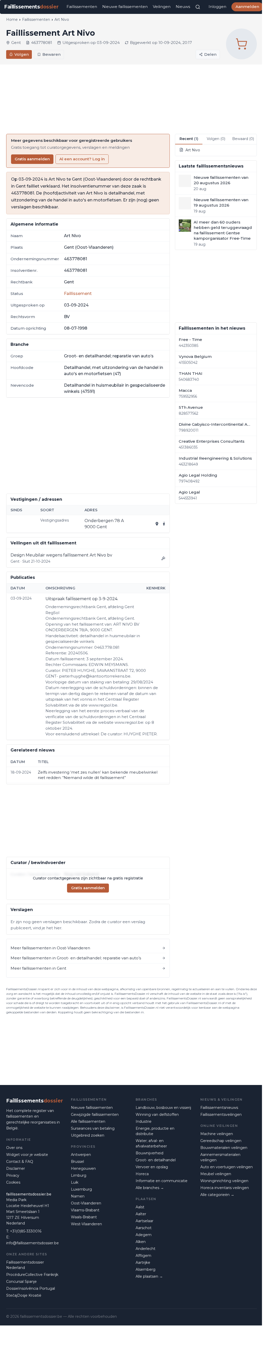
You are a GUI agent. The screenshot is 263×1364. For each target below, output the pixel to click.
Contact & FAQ (19, 1161)
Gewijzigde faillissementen (95, 1114)
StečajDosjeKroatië (23, 1295)
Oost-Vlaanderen (86, 1203)
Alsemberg (145, 1269)
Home (12, 19)
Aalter (141, 1214)
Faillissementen (82, 6)
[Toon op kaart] (157, 524)
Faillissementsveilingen (221, 1114)
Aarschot (144, 1228)
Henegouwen (83, 1168)
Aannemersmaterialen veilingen (220, 1157)
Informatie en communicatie (161, 1181)
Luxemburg (81, 1189)
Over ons (14, 1147)
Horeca (142, 1174)
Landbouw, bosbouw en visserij (163, 1107)
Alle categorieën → (217, 1194)
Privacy (12, 1175)
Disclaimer (15, 1168)
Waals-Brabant (84, 1217)
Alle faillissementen (88, 1121)
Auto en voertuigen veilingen (226, 1167)
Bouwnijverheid (149, 1153)
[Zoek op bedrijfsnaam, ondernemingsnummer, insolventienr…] (197, 7)
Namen (77, 1196)
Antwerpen (81, 1154)
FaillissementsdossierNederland (25, 1265)
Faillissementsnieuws (219, 1107)
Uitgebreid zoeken (87, 1135)
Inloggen (217, 6)
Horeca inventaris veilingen (224, 1187)
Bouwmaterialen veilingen (223, 1147)
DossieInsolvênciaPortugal (30, 1288)
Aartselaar (144, 1221)
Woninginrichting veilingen (224, 1181)
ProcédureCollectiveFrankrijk (32, 1274)
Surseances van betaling (93, 1128)
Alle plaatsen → (149, 1276)
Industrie (144, 1121)
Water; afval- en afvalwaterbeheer (151, 1143)
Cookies (13, 1182)
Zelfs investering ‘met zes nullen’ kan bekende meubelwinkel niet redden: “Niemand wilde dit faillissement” (97, 775)
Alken (141, 1241)
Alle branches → (150, 1187)
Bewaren (51, 54)
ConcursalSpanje (21, 1281)
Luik (74, 1182)
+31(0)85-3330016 (25, 1231)
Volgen (21, 54)
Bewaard (243, 138)
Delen (210, 54)
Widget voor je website (27, 1154)
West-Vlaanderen (86, 1224)
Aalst (140, 1207)
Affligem (143, 1255)
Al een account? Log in (82, 158)
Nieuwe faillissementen (125, 6)
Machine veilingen (216, 1133)
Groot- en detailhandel (156, 1160)
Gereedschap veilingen (220, 1140)
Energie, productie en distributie (155, 1131)
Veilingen (162, 6)
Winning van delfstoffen (157, 1114)
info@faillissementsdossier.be (32, 1243)
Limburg (78, 1175)
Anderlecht (145, 1248)
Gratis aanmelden (32, 158)
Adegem (144, 1234)
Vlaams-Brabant (85, 1210)
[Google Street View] (164, 524)
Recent (189, 138)
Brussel (77, 1161)
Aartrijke (143, 1262)
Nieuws (183, 6)
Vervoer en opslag (152, 1167)
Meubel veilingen (215, 1174)
